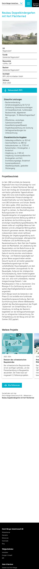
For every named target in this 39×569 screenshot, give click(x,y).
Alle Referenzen (14, 385)
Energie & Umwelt (7, 555)
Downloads (5, 541)
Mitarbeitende (6, 532)
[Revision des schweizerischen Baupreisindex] (17, 355)
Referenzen (27, 395)
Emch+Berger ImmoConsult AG (12, 395)
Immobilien (5, 552)
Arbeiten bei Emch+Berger (9, 567)
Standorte (5, 535)
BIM (3, 558)
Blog (3, 543)
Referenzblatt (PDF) (15, 90)
